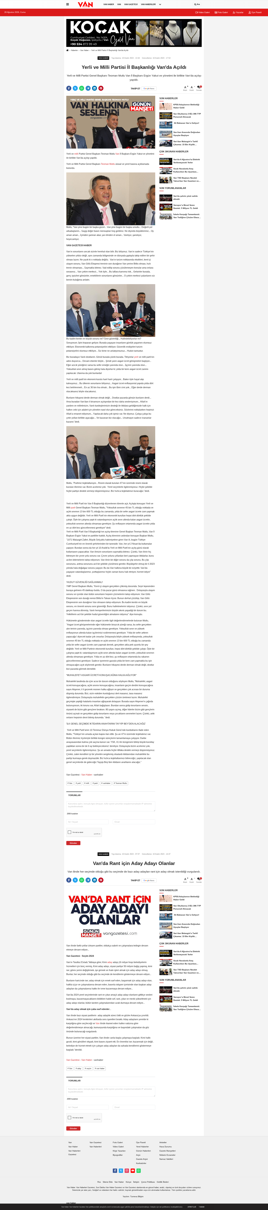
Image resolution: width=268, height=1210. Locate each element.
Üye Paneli (256, 12)
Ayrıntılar (192, 1207)
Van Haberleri (148, 4)
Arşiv (138, 1155)
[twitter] (75, 88)
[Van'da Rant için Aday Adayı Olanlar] (110, 914)
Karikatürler (141, 1163)
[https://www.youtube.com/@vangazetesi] (133, 1171)
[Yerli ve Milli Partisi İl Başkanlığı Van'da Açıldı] (110, 122)
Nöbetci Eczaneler (167, 1155)
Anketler (163, 1142)
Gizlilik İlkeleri (163, 1182)
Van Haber (108, 4)
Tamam (201, 1207)
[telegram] (88, 88)
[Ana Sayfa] (67, 50)
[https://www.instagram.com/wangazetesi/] (127, 1171)
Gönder (73, 843)
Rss (99, 1182)
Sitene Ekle (108, 1182)
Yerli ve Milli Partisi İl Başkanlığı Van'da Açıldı (109, 50)
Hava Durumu (165, 1147)
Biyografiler (118, 1155)
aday (110, 962)
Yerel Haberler (142, 1147)
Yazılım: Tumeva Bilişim (133, 1196)
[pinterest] (100, 88)
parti (73, 507)
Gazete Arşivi (142, 1159)
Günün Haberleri (143, 1151)
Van (119, 4)
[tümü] (160, 4)
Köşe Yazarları (119, 1151)
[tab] (74, 795)
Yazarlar (239, 12)
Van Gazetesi (131, 4)
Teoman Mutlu (107, 164)
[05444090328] (139, 1171)
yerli (136, 357)
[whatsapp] (81, 88)
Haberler (74, 50)
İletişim (136, 1182)
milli (76, 154)
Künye (128, 1182)
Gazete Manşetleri (167, 1151)
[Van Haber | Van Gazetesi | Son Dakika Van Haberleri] (86, 4)
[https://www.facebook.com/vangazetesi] (115, 1171)
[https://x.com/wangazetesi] (121, 1171)
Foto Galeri (222, 12)
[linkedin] (94, 88)
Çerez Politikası (148, 1182)
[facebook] (68, 88)
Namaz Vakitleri (166, 1159)
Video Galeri (204, 12)
